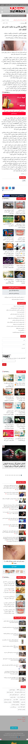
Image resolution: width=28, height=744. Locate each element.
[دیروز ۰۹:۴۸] (22, 673)
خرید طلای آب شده (21, 697)
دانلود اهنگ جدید (21, 707)
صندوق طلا (23, 704)
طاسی (24, 180)
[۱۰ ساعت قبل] (22, 494)
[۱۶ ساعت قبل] (22, 520)
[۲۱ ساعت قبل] (22, 506)
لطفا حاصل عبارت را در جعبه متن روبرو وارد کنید (16, 358)
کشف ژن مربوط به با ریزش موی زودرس (17, 308)
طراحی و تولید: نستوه (13, 737)
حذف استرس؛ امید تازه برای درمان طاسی (17, 314)
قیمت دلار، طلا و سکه (21, 719)
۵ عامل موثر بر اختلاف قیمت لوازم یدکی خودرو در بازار (10, 665)
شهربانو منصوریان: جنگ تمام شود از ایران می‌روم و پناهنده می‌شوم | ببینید (11, 493)
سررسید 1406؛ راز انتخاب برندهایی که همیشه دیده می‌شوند (10, 647)
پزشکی (15, 20)
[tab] (14, 287)
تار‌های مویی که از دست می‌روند (19, 306)
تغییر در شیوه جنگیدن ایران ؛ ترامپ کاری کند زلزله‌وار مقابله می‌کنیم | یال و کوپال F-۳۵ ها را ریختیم (10, 532)
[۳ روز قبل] (22, 679)
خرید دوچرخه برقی (7, 699)
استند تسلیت (22, 699)
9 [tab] (7, 475)
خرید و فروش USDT (21, 690)
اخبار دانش (19, 20)
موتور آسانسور (12, 690)
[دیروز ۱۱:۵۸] (22, 660)
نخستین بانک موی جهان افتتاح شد (18, 332)
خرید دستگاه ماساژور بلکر (20, 692)
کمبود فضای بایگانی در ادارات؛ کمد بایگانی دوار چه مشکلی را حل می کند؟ (10, 640)
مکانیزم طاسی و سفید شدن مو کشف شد (14, 28)
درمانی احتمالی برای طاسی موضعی (18, 320)
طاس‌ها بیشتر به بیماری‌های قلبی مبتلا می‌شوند (16, 318)
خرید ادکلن (23, 694)
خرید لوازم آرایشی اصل (14, 694)
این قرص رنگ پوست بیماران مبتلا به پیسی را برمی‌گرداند (14, 297)
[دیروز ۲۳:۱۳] (22, 539)
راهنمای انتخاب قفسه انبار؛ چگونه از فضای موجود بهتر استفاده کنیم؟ (11, 621)
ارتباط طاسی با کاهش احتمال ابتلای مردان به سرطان (15, 310)
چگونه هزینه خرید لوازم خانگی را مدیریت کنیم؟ (11, 653)
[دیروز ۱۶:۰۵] (22, 629)
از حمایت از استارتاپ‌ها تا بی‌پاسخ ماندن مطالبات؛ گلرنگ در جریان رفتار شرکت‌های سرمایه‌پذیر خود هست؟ (11, 673)
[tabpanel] (14, 457)
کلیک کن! (14, 567)
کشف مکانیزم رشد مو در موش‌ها (18, 324)
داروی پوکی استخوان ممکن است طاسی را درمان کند (15, 326)
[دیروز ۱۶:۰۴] (22, 648)
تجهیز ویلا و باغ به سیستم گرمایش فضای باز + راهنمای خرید (10, 628)
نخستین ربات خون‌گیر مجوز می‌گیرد (18, 299)
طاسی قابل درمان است (20, 316)
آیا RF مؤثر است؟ (21, 330)
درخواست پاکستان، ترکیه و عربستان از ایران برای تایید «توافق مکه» (10, 525)
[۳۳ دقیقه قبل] (14, 453)
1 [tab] (21, 475)
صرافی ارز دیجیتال (7, 702)
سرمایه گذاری (14, 113)
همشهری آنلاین (17, 9)
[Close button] (27, 739)
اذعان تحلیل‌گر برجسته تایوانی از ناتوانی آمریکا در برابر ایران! (14, 465)
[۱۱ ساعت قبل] (22, 514)
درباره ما (23, 717)
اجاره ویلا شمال (10, 692)
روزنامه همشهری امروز (23, 5)
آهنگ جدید (15, 699)
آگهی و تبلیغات (7, 5)
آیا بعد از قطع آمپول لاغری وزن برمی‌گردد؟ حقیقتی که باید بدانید (11, 678)
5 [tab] (14, 475)
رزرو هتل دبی (13, 707)
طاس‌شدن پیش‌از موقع (20, 328)
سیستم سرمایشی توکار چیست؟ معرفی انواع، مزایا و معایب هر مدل (10, 659)
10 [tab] (5, 475)
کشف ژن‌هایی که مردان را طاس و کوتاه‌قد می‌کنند (15, 322)
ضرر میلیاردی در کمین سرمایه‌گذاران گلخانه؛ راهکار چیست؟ (10, 634)
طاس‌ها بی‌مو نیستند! (20, 312)
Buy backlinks (16, 702)
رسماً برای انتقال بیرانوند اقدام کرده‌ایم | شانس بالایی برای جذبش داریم (10, 519)
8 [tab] (9, 475)
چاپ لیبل (23, 702)
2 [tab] (19, 475)
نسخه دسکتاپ (14, 728)
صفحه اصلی (24, 20)
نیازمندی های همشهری (15, 5)
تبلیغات (23, 721)
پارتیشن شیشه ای (15, 704)
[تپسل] (3, 92)
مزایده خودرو (12, 697)
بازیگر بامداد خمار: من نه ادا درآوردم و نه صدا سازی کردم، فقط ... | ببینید (10, 512)
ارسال (4, 364)
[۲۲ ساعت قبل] (22, 487)
